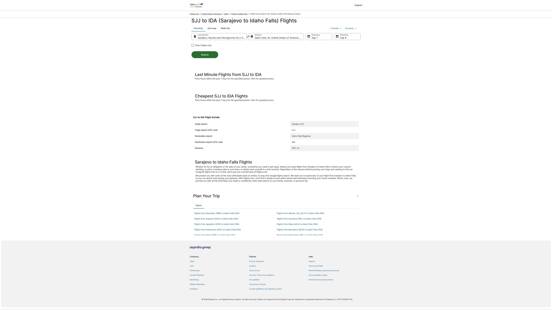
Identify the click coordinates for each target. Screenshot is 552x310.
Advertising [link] (194, 280)
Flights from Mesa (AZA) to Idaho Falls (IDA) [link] (297, 224)
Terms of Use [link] (254, 270)
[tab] (198, 28)
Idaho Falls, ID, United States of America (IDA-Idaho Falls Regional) (279, 37)
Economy (349, 28)
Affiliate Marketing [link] (197, 284)
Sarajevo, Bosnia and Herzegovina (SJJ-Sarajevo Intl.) (222, 37)
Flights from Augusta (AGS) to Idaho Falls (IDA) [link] (216, 218)
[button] (276, 196)
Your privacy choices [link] (257, 284)
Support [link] (312, 261)
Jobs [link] (192, 266)
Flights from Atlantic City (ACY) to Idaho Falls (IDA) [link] (300, 213)
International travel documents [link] (321, 280)
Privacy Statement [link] (256, 261)
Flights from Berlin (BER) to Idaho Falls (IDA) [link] (214, 235)
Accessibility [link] (254, 280)
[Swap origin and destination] (248, 37)
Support (358, 5)
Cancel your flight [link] (316, 266)
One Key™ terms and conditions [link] (261, 275)
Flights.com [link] (194, 14)
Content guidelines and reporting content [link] (265, 289)
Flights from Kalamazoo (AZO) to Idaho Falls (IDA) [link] (217, 229)
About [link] (192, 261)
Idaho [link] (226, 14)
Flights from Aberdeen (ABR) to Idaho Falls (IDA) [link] (216, 213)
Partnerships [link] (195, 270)
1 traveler (334, 28)
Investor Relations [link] (197, 275)
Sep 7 (315, 37)
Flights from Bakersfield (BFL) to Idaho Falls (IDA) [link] (300, 235)
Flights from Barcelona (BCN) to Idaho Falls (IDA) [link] (300, 229)
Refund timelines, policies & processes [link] (324, 270)
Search (205, 54)
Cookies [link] (252, 266)
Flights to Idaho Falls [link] (239, 14)
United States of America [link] (212, 14)
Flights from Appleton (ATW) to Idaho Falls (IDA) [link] (216, 224)
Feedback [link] (194, 289)
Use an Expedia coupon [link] (318, 275)
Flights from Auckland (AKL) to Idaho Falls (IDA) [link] (299, 218)
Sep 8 (343, 37)
